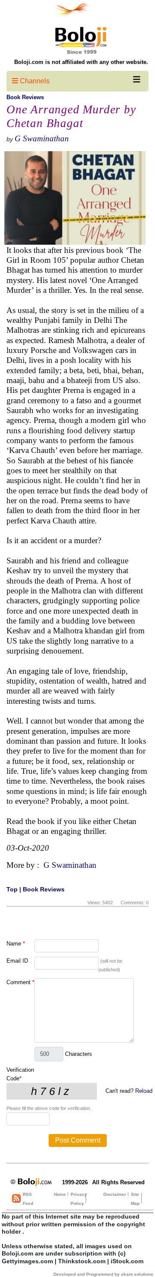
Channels (34, 81)
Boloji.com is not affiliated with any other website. (81, 62)
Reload (143, 1091)
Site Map (135, 1199)
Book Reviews (25, 97)
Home (60, 1194)
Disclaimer (114, 1194)
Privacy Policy (79, 1199)
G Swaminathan (42, 138)
